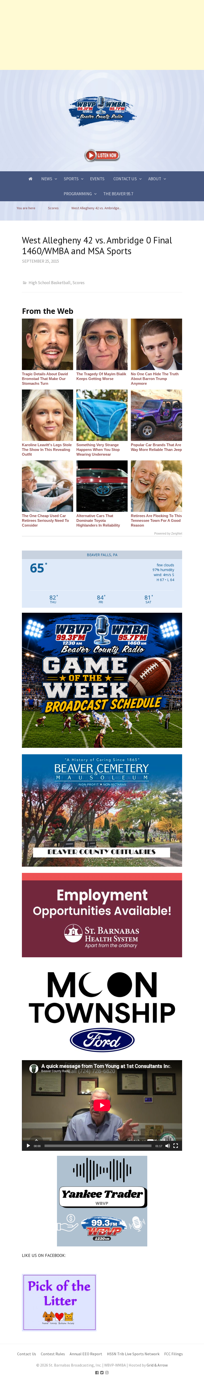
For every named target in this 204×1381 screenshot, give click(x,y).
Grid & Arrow (157, 1365)
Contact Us (125, 179)
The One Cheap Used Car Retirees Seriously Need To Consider (45, 520)
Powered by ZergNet (168, 533)
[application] (102, 1105)
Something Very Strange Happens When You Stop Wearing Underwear (98, 449)
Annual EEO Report (86, 1354)
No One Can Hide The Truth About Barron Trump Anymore (155, 379)
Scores (78, 282)
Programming (78, 194)
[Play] (28, 1145)
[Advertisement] (102, 35)
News (46, 179)
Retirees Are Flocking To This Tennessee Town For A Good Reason (156, 520)
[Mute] (167, 1145)
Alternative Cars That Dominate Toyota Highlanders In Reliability (98, 520)
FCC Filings (173, 1354)
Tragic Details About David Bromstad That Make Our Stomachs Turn (45, 379)
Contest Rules (53, 1354)
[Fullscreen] (175, 1145)
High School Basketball (49, 282)
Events (97, 179)
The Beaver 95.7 (118, 194)
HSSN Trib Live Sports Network (133, 1354)
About (154, 179)
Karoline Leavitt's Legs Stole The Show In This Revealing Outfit (47, 449)
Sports (71, 179)
